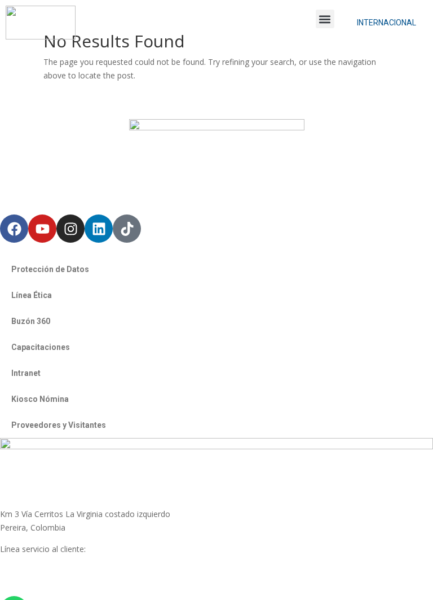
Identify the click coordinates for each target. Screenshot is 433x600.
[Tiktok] (127, 228)
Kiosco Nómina (40, 399)
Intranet (26, 373)
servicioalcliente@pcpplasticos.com (64, 575)
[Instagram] (70, 228)
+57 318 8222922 (32, 562)
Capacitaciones (40, 347)
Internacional (386, 22)
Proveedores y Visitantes (58, 425)
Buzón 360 (30, 321)
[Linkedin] (99, 228)
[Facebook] (14, 228)
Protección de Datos (50, 269)
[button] (325, 19)
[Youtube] (42, 228)
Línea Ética (31, 295)
